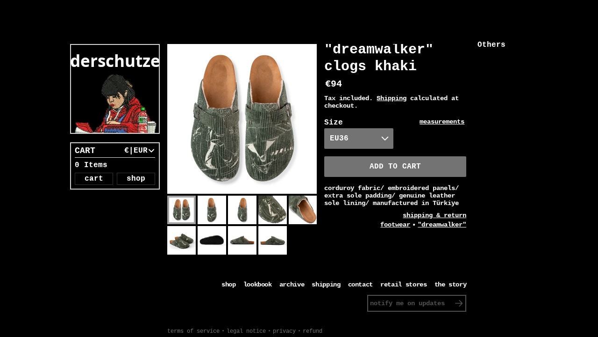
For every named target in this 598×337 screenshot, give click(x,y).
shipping (326, 284)
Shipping (391, 98)
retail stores (403, 284)
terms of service (193, 331)
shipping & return (434, 215)
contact (360, 284)
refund (312, 331)
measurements (442, 121)
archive (292, 284)
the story (450, 284)
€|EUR (136, 151)
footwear (395, 224)
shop (136, 179)
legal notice (246, 331)
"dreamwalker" (442, 224)
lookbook (257, 284)
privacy (284, 331)
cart (94, 179)
